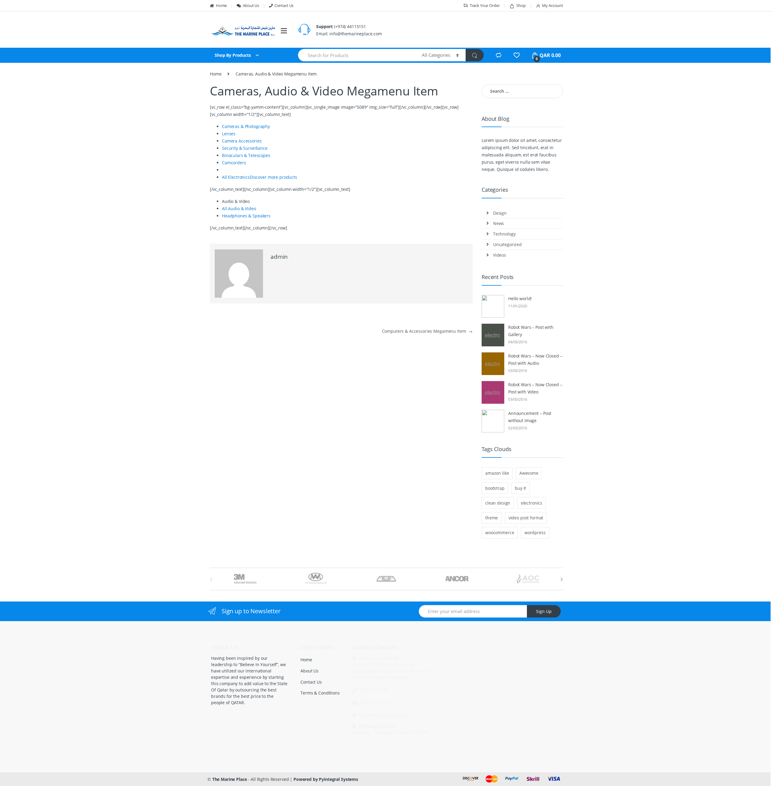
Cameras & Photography (246, 126)
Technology (504, 234)
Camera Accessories (241, 141)
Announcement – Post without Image (529, 416)
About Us (251, 5)
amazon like (497, 473)
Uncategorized (507, 244)
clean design (497, 503)
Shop (520, 5)
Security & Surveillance (245, 148)
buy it (520, 488)
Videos (499, 255)
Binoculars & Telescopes (246, 155)
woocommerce (499, 532)
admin (279, 257)
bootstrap (495, 488)
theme (491, 518)
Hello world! (520, 298)
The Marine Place (229, 779)
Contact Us (283, 5)
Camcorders (234, 162)
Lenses (229, 133)
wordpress (535, 532)
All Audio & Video (239, 208)
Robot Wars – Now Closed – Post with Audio (535, 359)
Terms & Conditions (319, 693)
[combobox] (356, 55)
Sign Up (544, 611)
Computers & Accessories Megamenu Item (427, 331)
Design (500, 213)
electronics (531, 503)
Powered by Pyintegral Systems (325, 779)
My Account (552, 5)
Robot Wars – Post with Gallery (530, 330)
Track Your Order (485, 5)
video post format (526, 518)
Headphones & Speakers (246, 216)
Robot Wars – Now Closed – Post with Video (535, 388)
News (498, 223)
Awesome (528, 473)
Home (221, 5)
